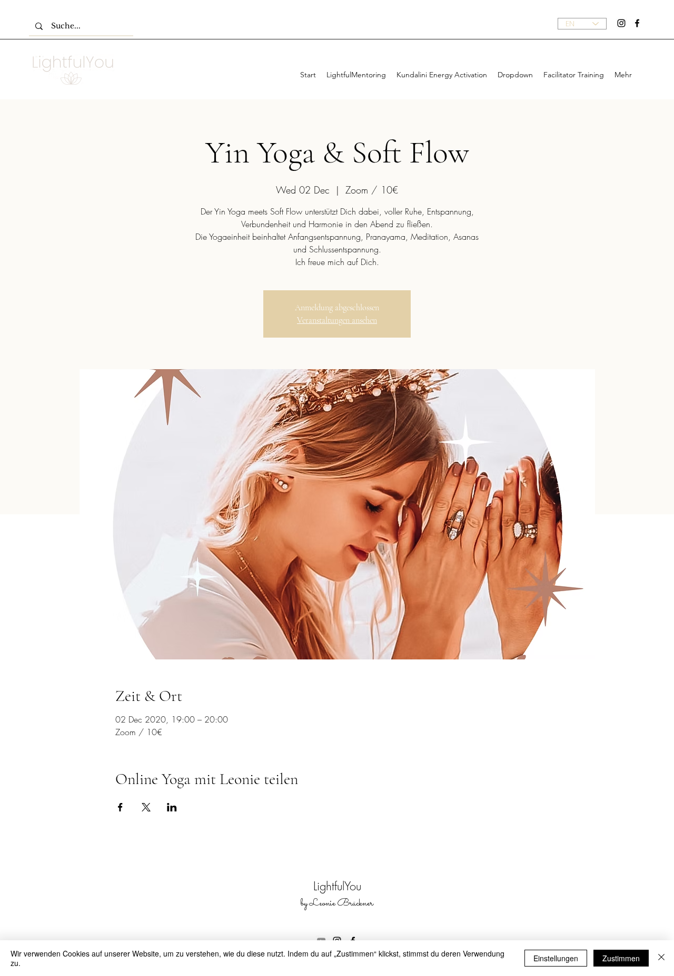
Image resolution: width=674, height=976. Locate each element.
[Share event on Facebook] (120, 807)
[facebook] (637, 23)
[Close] (661, 958)
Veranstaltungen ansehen (337, 320)
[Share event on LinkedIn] (172, 807)
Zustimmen (621, 958)
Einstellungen (555, 958)
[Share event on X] (146, 807)
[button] (515, 75)
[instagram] (621, 23)
